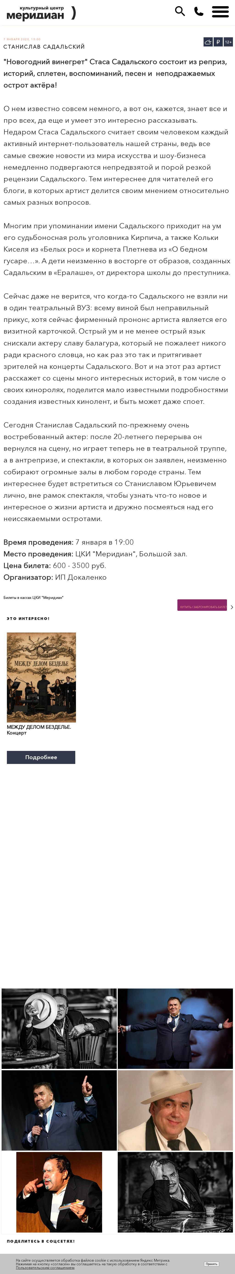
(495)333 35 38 (199, 11)
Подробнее (41, 757)
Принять (211, 1264)
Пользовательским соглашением (45, 1267)
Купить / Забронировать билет (203, 607)
